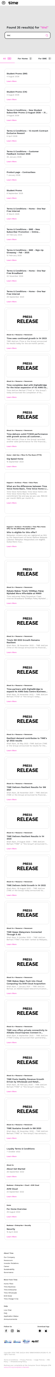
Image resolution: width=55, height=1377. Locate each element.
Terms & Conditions (11, 1360)
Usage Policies (39, 1360)
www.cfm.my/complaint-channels (16, 1367)
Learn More (11, 81)
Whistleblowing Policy (18, 1362)
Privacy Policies (26, 1360)
